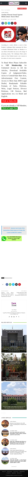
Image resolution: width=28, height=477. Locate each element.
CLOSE (25, 8)
